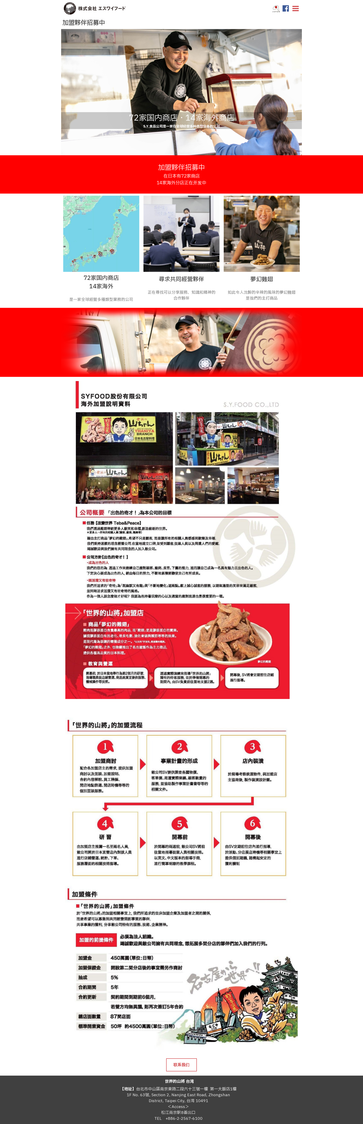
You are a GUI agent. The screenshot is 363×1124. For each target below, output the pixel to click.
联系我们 (181, 1065)
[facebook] (286, 8)
